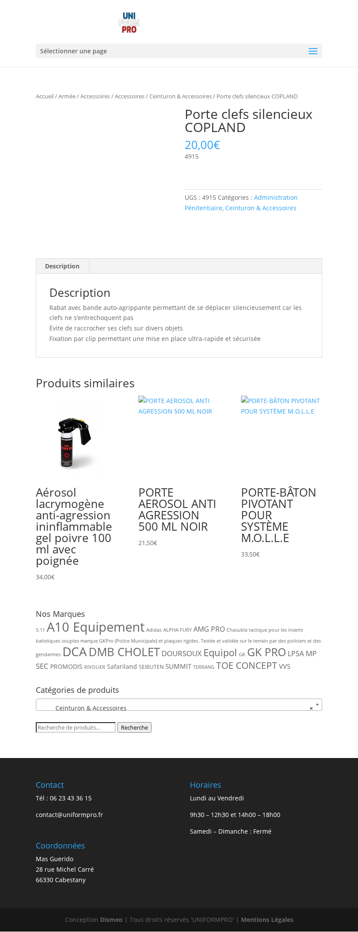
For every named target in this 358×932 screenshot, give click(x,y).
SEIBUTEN (151, 667)
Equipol (220, 652)
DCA (74, 651)
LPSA (296, 653)
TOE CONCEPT (246, 665)
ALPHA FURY (177, 630)
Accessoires (95, 96)
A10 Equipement (96, 627)
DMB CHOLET (124, 652)
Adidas (154, 630)
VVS (284, 666)
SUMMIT (178, 666)
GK (242, 654)
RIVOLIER (94, 667)
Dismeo (111, 919)
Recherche (134, 727)
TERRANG (203, 667)
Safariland (122, 666)
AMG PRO (209, 629)
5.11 (40, 630)
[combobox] (179, 705)
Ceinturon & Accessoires (180, 96)
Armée (67, 96)
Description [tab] (62, 266)
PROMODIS (66, 666)
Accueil (45, 96)
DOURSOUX (182, 653)
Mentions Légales (267, 919)
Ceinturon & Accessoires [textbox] (176, 708)
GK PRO (266, 652)
